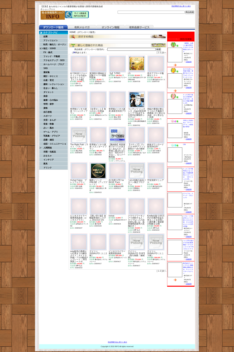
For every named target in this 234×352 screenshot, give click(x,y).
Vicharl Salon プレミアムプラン (78, 181)
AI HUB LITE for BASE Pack (116, 181)
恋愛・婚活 (48, 140)
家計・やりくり (50, 76)
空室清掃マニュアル (155, 181)
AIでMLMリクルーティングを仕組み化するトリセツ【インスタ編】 (78, 76)
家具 (45, 163)
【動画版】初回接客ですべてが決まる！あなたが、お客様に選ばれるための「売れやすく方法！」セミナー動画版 (117, 150)
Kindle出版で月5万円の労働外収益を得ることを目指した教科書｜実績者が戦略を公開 (155, 220)
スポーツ (47, 116)
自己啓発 (47, 112)
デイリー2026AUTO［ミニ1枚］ (98, 253)
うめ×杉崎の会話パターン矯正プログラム (137, 182)
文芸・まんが (49, 120)
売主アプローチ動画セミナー (155, 74)
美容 (45, 96)
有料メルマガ (82, 27)
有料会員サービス (139, 27)
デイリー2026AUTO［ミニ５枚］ (155, 253)
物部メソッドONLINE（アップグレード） (98, 182)
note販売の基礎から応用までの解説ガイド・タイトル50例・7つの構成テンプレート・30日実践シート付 (79, 256)
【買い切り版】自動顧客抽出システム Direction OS (97, 218)
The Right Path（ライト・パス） (79, 145)
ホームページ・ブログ (53, 64)
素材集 (46, 72)
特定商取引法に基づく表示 (181, 6)
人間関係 (47, 148)
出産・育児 (48, 80)
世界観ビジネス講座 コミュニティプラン (78, 111)
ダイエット (48, 92)
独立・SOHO (49, 48)
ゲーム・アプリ (50, 132)
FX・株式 (47, 52)
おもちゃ (47, 155)
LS (129, 73)
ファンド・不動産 (51, 56)
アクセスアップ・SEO (53, 60)
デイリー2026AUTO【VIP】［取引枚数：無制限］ (137, 254)
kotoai (111, 216)
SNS (45, 68)
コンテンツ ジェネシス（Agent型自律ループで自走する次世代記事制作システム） (137, 113)
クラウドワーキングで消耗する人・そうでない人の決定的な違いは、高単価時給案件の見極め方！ (136, 221)
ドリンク (47, 167)
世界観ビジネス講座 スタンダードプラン (98, 146)
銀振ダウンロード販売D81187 (155, 145)
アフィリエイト (50, 40)
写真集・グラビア (51, 136)
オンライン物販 (110, 27)
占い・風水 (48, 128)
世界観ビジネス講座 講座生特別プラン (117, 111)
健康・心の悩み (50, 100)
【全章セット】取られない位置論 (97, 110)
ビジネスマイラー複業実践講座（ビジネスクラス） (78, 218)
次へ (164, 52)
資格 (45, 108)
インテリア (48, 159)
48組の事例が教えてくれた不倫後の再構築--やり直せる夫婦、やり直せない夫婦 (156, 113)
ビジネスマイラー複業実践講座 (117, 252)
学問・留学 (48, 104)
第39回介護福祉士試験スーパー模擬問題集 (97, 75)
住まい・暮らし (50, 88)
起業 (45, 36)
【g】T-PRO (114, 73)
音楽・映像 (48, 124)
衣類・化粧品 (49, 151)
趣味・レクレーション (53, 84)
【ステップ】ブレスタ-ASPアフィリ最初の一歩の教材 (136, 146)
